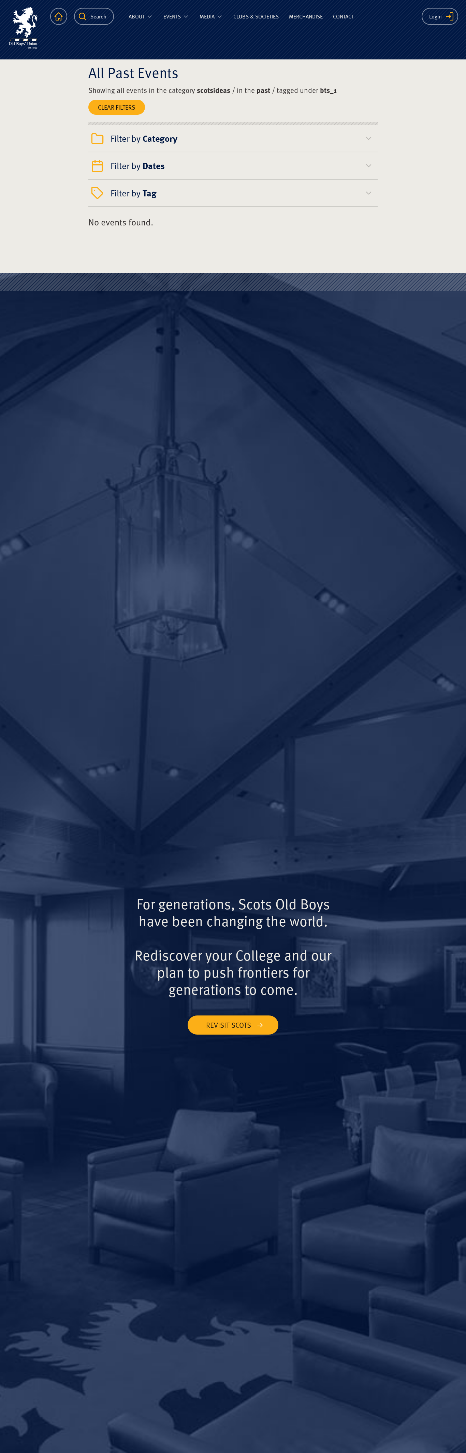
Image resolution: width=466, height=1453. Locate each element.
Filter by (144, 138)
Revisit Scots (228, 1025)
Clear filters (116, 107)
